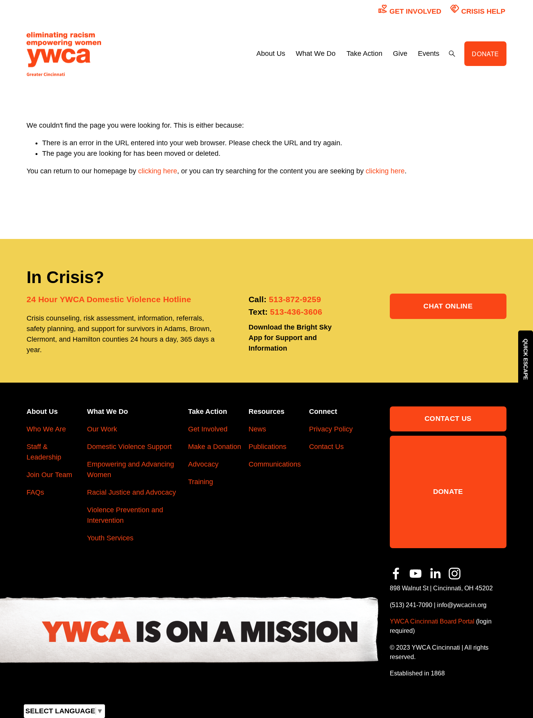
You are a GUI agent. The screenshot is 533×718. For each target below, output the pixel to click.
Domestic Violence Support (129, 447)
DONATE (485, 53)
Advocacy (203, 464)
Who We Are (46, 429)
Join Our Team (49, 475)
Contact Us (326, 447)
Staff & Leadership (44, 452)
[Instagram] (454, 573)
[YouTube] (415, 573)
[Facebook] (396, 573)
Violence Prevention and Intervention (125, 515)
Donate (448, 491)
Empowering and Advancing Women (130, 469)
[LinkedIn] (435, 573)
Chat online (448, 306)
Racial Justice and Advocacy (131, 492)
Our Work (102, 429)
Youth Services (110, 538)
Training (200, 482)
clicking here (157, 171)
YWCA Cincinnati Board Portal (432, 621)
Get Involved (409, 9)
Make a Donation (214, 447)
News (257, 429)
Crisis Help (477, 9)
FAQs (35, 492)
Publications (267, 447)
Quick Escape (525, 359)
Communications (275, 464)
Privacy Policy (331, 429)
